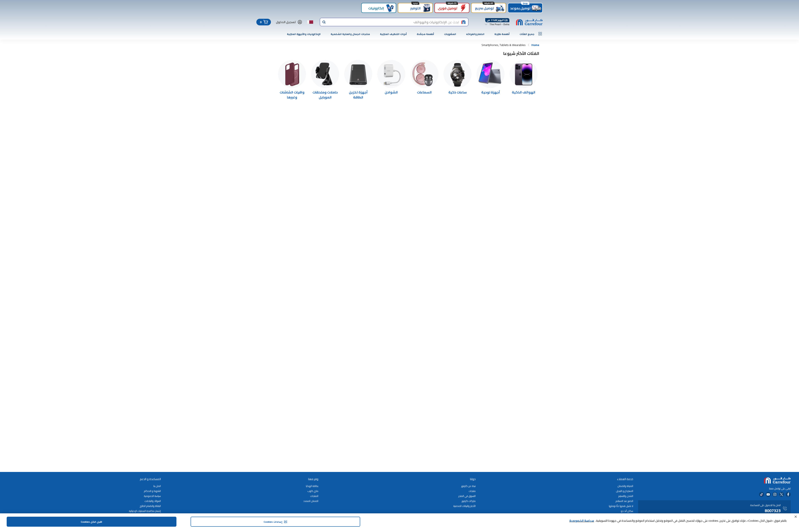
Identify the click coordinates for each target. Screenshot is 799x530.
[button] (795, 516)
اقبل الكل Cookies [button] (91, 521)
